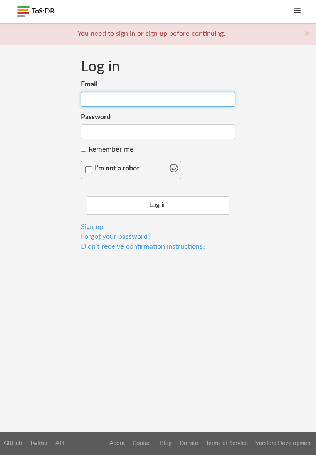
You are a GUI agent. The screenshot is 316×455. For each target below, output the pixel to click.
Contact (142, 443)
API (59, 443)
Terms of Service (227, 443)
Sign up (92, 227)
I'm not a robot (117, 168)
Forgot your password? (116, 236)
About (117, 443)
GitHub (13, 443)
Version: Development (283, 443)
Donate (189, 443)
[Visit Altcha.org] (174, 170)
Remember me (111, 149)
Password (96, 117)
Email (89, 84)
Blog (166, 443)
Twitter (39, 443)
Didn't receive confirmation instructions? (143, 246)
